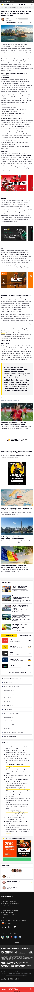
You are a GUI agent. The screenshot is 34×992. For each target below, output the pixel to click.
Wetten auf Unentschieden (10, 905)
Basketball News (9, 690)
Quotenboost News (10, 736)
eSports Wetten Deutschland (10, 908)
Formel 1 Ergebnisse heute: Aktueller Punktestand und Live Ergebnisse (20, 597)
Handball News (8, 702)
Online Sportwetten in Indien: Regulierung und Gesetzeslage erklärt (16, 452)
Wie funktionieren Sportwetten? (11, 903)
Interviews (7, 728)
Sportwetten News (12, 7)
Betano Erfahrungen (14, 641)
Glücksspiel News (9, 721)
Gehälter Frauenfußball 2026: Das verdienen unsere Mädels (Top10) (13, 423)
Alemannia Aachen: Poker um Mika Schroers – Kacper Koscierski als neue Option (16, 771)
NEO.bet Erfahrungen (15, 666)
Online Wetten (4, 7)
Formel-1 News (8, 698)
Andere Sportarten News (11, 713)
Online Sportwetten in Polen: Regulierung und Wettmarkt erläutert (16, 509)
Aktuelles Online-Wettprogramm (11, 910)
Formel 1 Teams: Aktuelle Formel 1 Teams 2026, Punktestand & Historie (19, 588)
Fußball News (8, 682)
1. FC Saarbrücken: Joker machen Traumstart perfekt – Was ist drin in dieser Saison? (18, 766)
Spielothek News (9, 717)
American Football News (11, 686)
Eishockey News (9, 694)
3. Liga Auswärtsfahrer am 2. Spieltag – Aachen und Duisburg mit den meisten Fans (17, 760)
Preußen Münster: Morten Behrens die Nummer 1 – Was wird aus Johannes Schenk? (17, 806)
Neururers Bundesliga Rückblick (13, 732)
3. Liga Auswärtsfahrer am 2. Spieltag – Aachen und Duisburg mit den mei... (20, 616)
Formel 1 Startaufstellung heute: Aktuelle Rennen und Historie (20, 607)
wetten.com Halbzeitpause (12, 725)
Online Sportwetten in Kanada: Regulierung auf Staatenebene (12, 538)
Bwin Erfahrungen (14, 654)
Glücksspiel (19, 7)
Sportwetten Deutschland (9, 917)
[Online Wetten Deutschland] (7, 4)
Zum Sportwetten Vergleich (17, 672)
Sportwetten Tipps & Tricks (9, 901)
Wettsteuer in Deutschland (10, 899)
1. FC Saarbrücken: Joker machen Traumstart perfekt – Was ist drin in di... (20, 626)
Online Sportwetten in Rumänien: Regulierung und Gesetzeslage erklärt (15, 566)
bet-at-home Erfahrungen (16, 660)
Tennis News (8, 709)
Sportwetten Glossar (8, 912)
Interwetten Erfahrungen (15, 647)
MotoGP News (8, 705)
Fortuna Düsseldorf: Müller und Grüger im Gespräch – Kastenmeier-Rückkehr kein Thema (18, 800)
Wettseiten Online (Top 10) (9, 914)
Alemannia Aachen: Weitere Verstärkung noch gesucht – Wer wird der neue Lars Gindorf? (18, 831)
